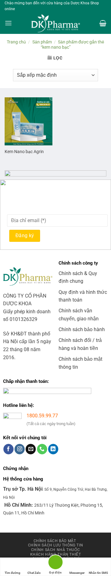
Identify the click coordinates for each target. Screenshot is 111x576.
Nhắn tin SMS (98, 572)
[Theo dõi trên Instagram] (19, 449)
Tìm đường (12, 572)
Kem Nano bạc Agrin (24, 151)
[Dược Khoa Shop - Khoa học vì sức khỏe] (55, 23)
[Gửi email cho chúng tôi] (31, 449)
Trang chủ (16, 41)
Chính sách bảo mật (55, 541)
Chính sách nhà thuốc (55, 550)
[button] (8, 22)
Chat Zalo (34, 572)
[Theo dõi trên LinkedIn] (53, 449)
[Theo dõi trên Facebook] (8, 449)
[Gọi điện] (55, 563)
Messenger (77, 572)
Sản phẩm (42, 41)
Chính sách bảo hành (82, 329)
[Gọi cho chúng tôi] (42, 449)
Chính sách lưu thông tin (55, 545)
